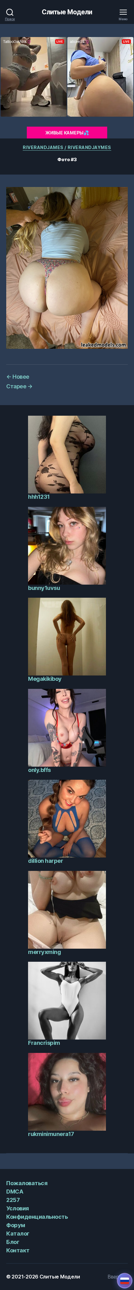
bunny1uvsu (44, 588)
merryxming (44, 952)
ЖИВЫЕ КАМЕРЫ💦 (67, 132)
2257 (13, 1200)
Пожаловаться (26, 1183)
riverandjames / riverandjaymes (67, 147)
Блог (12, 1242)
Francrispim (44, 1043)
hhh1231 (39, 496)
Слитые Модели (67, 12)
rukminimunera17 (51, 1134)
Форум (15, 1225)
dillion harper (45, 861)
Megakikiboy (45, 678)
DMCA (14, 1191)
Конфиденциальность (37, 1216)
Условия (17, 1208)
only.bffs (39, 770)
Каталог (17, 1233)
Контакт (18, 1250)
